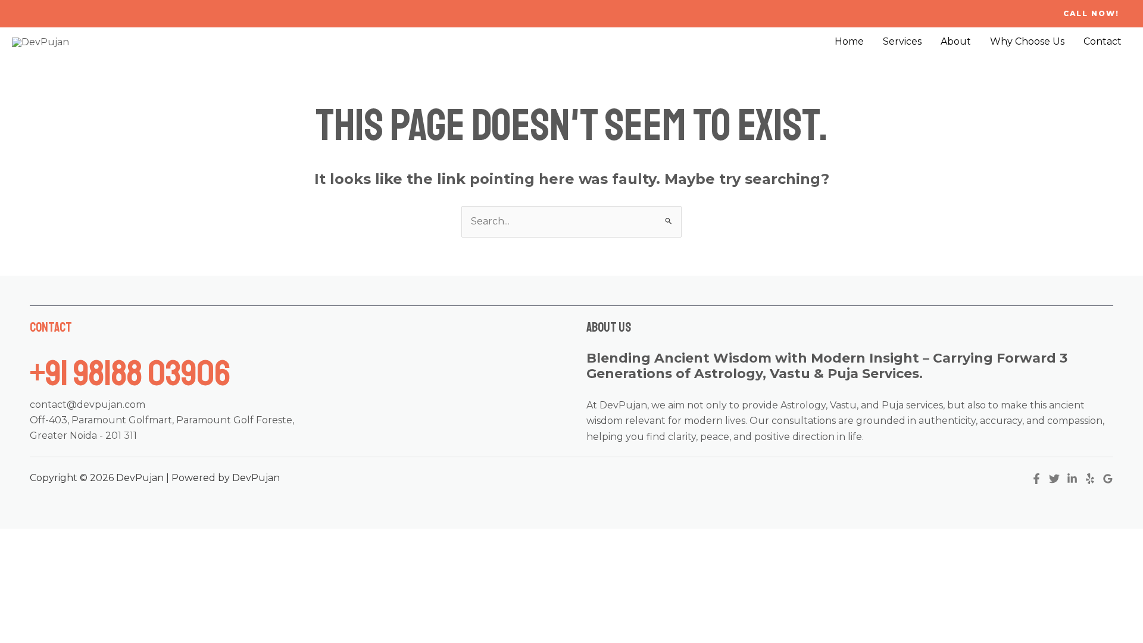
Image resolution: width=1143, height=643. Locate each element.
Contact (1102, 41)
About (956, 41)
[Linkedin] (1072, 478)
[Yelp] (1090, 478)
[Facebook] (1036, 478)
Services (902, 41)
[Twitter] (1054, 478)
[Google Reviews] (1108, 478)
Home (849, 41)
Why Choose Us (1027, 41)
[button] (1091, 13)
